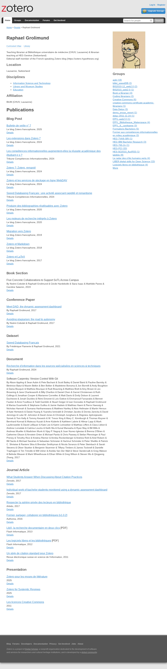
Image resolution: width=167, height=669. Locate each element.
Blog (9, 644)
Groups (17, 20)
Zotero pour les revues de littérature (27, 576)
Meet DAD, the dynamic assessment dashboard (34, 306)
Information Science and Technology (32, 83)
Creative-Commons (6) (124, 99)
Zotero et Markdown (18, 244)
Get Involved (59, 20)
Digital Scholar (31, 649)
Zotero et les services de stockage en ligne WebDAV (37, 180)
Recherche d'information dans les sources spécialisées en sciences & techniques (53, 366)
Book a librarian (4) (122, 93)
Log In (152, 5)
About (80, 644)
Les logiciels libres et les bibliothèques (29, 540)
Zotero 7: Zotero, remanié (21, 167)
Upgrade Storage (156, 11)
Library (27, 46)
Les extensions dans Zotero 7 (24, 138)
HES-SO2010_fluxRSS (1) (126, 151)
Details (10, 132)
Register (161, 5)
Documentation (32, 20)
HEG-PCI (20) (120, 148)
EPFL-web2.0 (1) (121, 119)
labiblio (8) (118, 155)
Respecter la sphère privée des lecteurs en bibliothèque (39, 502)
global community (89, 652)
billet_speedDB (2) (122, 83)
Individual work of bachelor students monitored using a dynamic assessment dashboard (57, 489)
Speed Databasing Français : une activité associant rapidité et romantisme (49, 193)
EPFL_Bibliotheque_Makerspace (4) (131, 122)
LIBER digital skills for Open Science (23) (134, 161)
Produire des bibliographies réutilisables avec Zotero (37, 205)
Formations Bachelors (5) (126, 129)
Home (7, 20)
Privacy (53, 644)
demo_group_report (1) (125, 112)
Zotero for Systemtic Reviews (23, 589)
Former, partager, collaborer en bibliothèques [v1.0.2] (37, 515)
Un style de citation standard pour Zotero (30, 553)
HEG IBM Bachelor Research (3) (129, 142)
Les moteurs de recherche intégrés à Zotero (32, 218)
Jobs (73, 644)
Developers (26, 644)
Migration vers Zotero (19, 231)
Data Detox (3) (120, 109)
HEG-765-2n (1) (121, 145)
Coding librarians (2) (123, 96)
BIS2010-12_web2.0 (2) (125, 86)
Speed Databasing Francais (23, 342)
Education (18, 89)
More (115, 168)
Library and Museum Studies (28, 86)
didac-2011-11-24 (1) (123, 115)
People (17, 27)
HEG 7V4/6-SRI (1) (122, 138)
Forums (46, 20)
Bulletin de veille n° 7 (19, 125)
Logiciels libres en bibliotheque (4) (130, 164)
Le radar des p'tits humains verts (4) (131, 158)
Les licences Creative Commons (25, 602)
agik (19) (117, 80)
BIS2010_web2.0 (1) (123, 89)
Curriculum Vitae (14, 46)
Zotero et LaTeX (16, 256)
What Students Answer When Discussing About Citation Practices (44, 477)
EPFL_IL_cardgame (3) (125, 125)
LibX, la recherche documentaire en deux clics (33, 527)
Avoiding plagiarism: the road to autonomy (31, 319)
